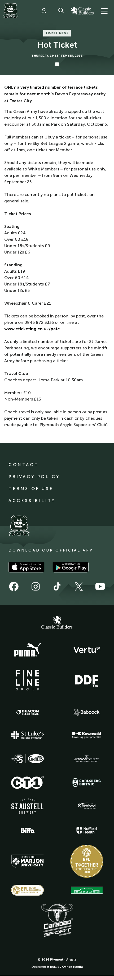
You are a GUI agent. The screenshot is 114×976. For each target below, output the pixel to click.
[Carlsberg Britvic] (86, 782)
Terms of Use (30, 488)
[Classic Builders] (57, 623)
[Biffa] (27, 830)
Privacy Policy (34, 476)
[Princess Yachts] (86, 759)
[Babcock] (86, 712)
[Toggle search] (61, 10)
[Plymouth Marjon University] (27, 861)
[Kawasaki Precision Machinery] (86, 735)
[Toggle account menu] (43, 10)
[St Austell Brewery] (27, 806)
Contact (23, 464)
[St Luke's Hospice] (27, 735)
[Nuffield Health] (86, 830)
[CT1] (27, 782)
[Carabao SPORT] (57, 920)
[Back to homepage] (10, 10)
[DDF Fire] (86, 680)
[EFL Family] (27, 890)
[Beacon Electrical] (27, 712)
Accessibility (31, 500)
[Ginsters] (27, 758)
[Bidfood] (86, 806)
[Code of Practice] (86, 861)
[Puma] (27, 650)
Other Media (72, 967)
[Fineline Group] (27, 680)
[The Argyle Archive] (86, 890)
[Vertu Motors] (86, 650)
